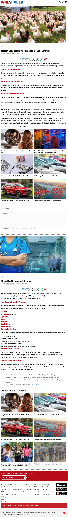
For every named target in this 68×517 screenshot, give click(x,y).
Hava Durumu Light (6, 484)
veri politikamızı (15, 514)
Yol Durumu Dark (5, 492)
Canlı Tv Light (5, 494)
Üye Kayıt (3, 499)
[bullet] (26, 228)
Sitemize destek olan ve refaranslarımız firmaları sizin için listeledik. (21, 505)
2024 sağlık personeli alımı (8, 390)
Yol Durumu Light (6, 489)
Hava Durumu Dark (6, 487)
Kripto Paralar (38, 492)
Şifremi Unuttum (5, 502)
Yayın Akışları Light (17, 487)
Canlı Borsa (26, 484)
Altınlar (36, 484)
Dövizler (36, 487)
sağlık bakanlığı (22, 390)
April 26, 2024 (35, 384)
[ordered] (24, 228)
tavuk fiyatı (5, 127)
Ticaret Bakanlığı (24, 127)
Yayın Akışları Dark (17, 489)
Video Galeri (45, 487)
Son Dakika (15, 494)
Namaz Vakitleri (27, 487)
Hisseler (36, 489)
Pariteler (36, 494)
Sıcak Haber (45, 494)
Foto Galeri (45, 484)
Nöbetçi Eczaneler (17, 492)
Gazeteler (45, 492)
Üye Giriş (3, 497)
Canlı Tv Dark (15, 484)
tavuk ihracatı (13, 127)
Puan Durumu (27, 489)
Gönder (6, 228)
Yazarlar (44, 489)
